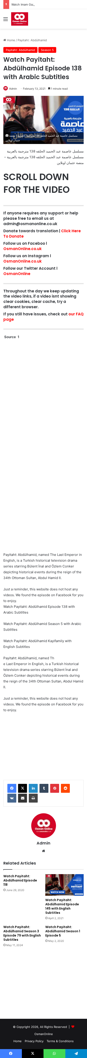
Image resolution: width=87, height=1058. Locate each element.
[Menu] (5, 21)
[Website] (43, 851)
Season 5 (47, 50)
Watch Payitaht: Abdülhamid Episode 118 (20, 880)
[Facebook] (11, 788)
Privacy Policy (34, 1041)
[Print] (33, 798)
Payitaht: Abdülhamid (32, 40)
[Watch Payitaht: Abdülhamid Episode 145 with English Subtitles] (64, 885)
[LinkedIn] (33, 788)
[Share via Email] (22, 798)
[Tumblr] (43, 788)
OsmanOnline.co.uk (22, 248)
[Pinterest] (54, 788)
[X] (22, 788)
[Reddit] (65, 788)
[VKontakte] (11, 798)
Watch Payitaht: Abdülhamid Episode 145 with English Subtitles (62, 906)
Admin (13, 88)
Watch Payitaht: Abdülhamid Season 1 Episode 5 (62, 931)
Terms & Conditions (60, 1041)
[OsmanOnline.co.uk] (19, 19)
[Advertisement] (43, 741)
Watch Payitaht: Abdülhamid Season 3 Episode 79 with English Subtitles (22, 933)
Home (10, 40)
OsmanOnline (16, 273)
